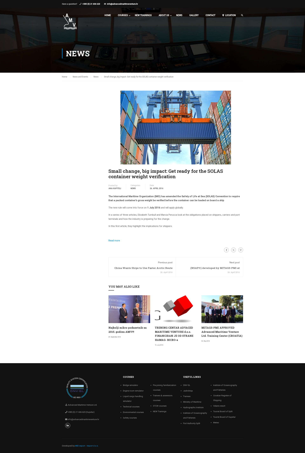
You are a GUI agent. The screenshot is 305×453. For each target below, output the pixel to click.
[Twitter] (233, 250)
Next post (235, 262)
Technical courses (131, 406)
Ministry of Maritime (192, 402)
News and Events (80, 77)
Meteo (216, 422)
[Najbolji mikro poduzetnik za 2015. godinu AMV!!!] (129, 309)
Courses (123, 15)
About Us (164, 15)
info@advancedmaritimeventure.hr (122, 4)
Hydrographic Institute (193, 407)
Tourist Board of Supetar (224, 417)
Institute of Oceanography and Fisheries (195, 415)
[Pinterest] (240, 250)
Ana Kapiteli (114, 188)
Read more (114, 240)
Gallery (194, 15)
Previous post (165, 262)
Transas (186, 396)
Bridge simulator (130, 385)
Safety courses (130, 418)
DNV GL (186, 385)
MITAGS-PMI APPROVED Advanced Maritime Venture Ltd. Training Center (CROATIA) (221, 331)
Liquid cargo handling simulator (133, 398)
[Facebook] (226, 250)
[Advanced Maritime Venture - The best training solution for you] (70, 23)
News (179, 15)
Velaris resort (219, 406)
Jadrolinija (188, 391)
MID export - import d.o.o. (86, 446)
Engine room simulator (133, 391)
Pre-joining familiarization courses (164, 387)
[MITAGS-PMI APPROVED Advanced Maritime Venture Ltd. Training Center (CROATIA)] (222, 309)
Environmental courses (133, 412)
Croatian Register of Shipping (222, 397)
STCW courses (159, 406)
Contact (210, 15)
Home (108, 15)
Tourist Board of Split (223, 411)
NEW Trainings (143, 15)
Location (230, 15)
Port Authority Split (191, 423)
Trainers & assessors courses (162, 397)
